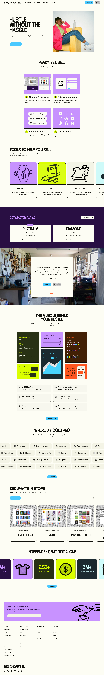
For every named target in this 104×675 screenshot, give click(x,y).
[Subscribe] (39, 615)
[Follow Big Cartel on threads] (8, 671)
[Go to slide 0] (51, 293)
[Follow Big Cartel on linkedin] (22, 671)
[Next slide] (93, 155)
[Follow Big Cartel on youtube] (15, 671)
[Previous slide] (90, 155)
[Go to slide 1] (54, 293)
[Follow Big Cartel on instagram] (5, 671)
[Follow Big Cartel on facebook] (11, 671)
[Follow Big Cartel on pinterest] (18, 671)
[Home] (12, 2)
